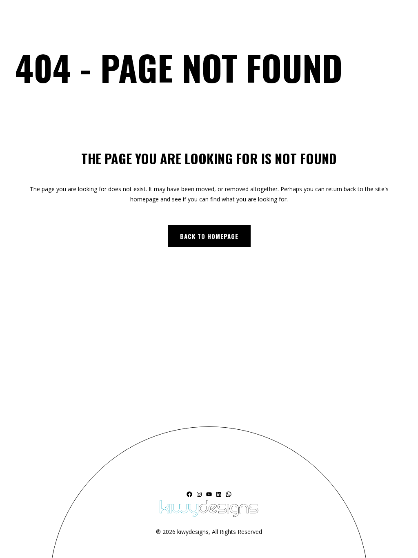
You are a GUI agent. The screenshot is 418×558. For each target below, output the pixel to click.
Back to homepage (209, 236)
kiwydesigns (193, 532)
